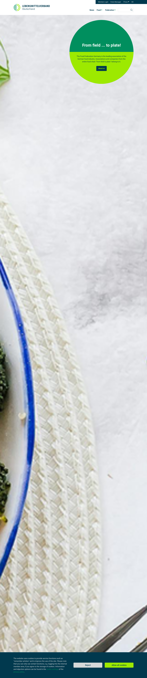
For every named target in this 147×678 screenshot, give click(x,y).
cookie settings (52, 669)
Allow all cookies (119, 665)
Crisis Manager (115, 2)
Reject (88, 665)
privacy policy (19, 672)
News (92, 10)
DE (133, 2)
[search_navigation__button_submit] (132, 10)
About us (101, 68)
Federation (109, 10)
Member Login (103, 2)
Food (99, 10)
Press (126, 2)
